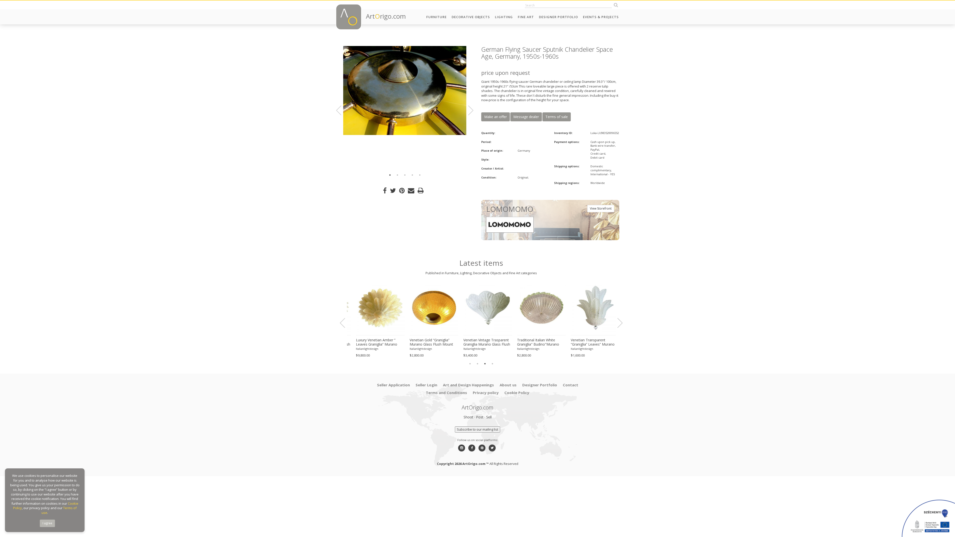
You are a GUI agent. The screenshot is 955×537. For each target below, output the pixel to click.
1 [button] (389, 175)
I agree (47, 523)
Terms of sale (556, 116)
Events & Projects (601, 17)
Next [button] (468, 110)
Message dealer (526, 116)
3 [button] (404, 175)
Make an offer (495, 116)
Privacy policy (486, 392)
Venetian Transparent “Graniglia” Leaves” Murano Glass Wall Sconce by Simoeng (586, 342)
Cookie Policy (516, 392)
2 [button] (397, 175)
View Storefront (601, 208)
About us (508, 384)
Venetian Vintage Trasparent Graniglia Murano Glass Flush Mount (480, 342)
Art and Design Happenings (468, 384)
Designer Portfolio (558, 17)
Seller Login (426, 384)
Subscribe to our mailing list (477, 429)
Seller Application (393, 384)
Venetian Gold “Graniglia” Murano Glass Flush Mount (425, 342)
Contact (570, 384)
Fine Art (526, 17)
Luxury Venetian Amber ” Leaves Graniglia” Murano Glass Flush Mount (370, 342)
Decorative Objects (471, 17)
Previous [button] (342, 110)
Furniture (436, 17)
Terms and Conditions (446, 392)
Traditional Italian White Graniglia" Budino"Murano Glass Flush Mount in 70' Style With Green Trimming (535, 342)
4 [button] (412, 175)
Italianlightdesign (360, 349)
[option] (404, 90)
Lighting (504, 17)
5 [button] (419, 175)
